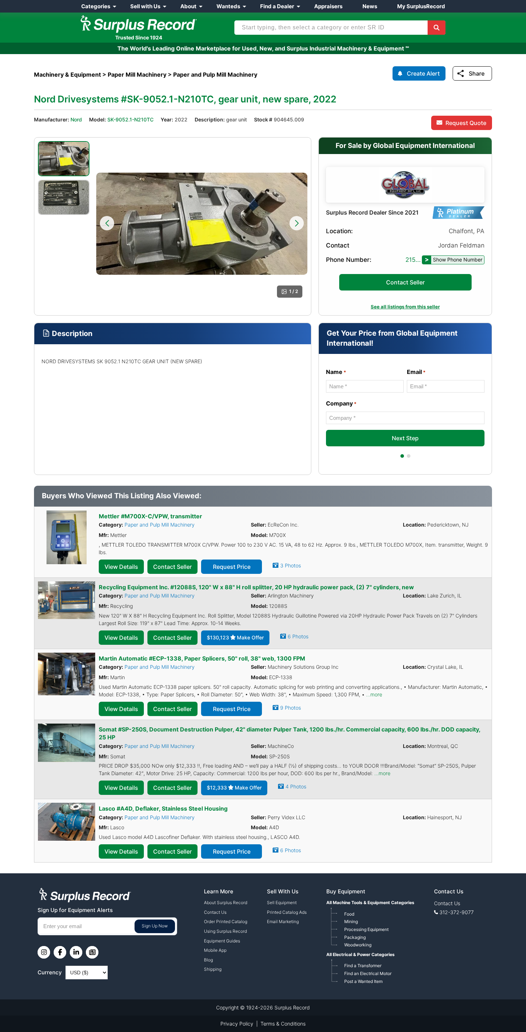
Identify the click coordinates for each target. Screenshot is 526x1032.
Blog (208, 960)
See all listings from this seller (405, 306)
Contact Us (215, 912)
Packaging (355, 937)
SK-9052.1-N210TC (130, 119)
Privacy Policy (236, 1024)
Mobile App (215, 950)
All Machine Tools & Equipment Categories (370, 902)
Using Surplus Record (225, 931)
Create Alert (423, 73)
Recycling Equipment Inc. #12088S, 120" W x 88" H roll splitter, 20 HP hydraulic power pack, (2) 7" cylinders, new (256, 587)
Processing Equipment (366, 929)
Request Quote (465, 122)
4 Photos (296, 786)
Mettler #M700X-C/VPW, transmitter (150, 516)
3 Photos (290, 565)
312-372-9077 (456, 912)
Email (416, 371)
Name (336, 371)
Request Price (231, 566)
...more (374, 694)
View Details (121, 566)
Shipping (212, 969)
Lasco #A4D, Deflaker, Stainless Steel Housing (163, 808)
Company (341, 403)
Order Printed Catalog (225, 921)
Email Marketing (283, 921)
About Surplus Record (225, 902)
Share (476, 73)
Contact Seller (405, 282)
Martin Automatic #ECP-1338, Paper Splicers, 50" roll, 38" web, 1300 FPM (202, 658)
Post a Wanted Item (363, 981)
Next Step (405, 438)
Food (349, 914)
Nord (76, 119)
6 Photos (298, 636)
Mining (351, 921)
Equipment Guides (222, 941)
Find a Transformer (362, 965)
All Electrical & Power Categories (360, 954)
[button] (107, 223)
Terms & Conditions (283, 1024)
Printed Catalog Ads (287, 912)
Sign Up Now (155, 925)
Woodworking (357, 944)
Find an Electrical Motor (367, 973)
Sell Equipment (282, 902)
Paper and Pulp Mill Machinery (160, 525)
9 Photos (290, 708)
